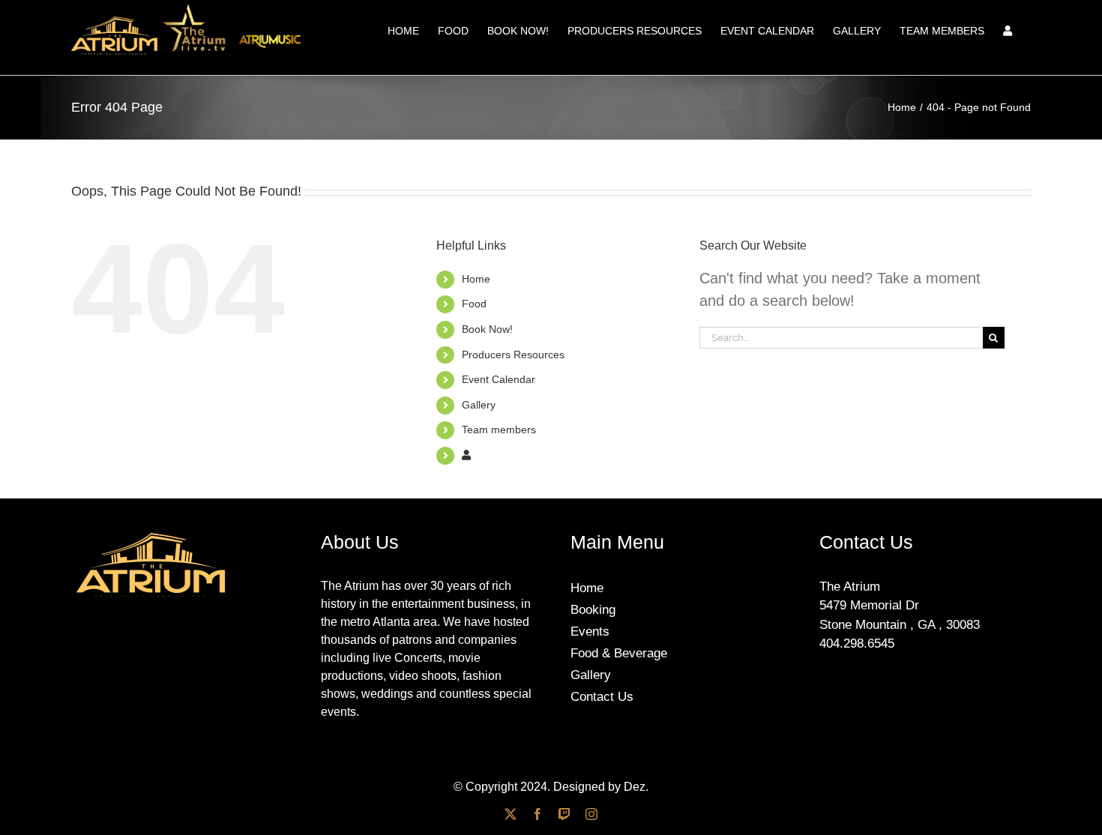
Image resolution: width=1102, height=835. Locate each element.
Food (474, 304)
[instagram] (591, 814)
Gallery (479, 405)
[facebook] (538, 814)
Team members (499, 429)
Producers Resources (513, 355)
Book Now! (487, 329)
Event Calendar (498, 379)
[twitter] (511, 814)
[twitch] (564, 814)
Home (476, 279)
